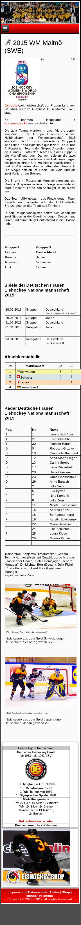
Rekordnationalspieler (36, 821)
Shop (66, 892)
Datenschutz (37, 892)
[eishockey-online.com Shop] (36, 885)
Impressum (17, 892)
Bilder (54, 892)
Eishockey (11, 105)
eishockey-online (39, 895)
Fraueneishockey (16, 123)
